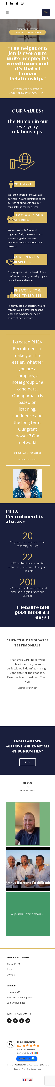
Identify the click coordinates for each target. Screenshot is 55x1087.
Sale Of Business (16, 1002)
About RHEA (13, 964)
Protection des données (31, 1069)
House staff (13, 992)
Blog (9, 969)
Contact (11, 974)
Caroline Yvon (21, 453)
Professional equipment (20, 997)
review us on (25, 1058)
